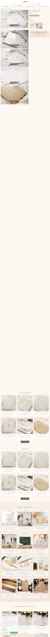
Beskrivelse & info (35, 15)
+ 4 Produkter (25, 498)
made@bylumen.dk (39, 35)
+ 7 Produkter (25, 441)
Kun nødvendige (6, 632)
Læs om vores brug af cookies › (8, 625)
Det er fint (14, 632)
